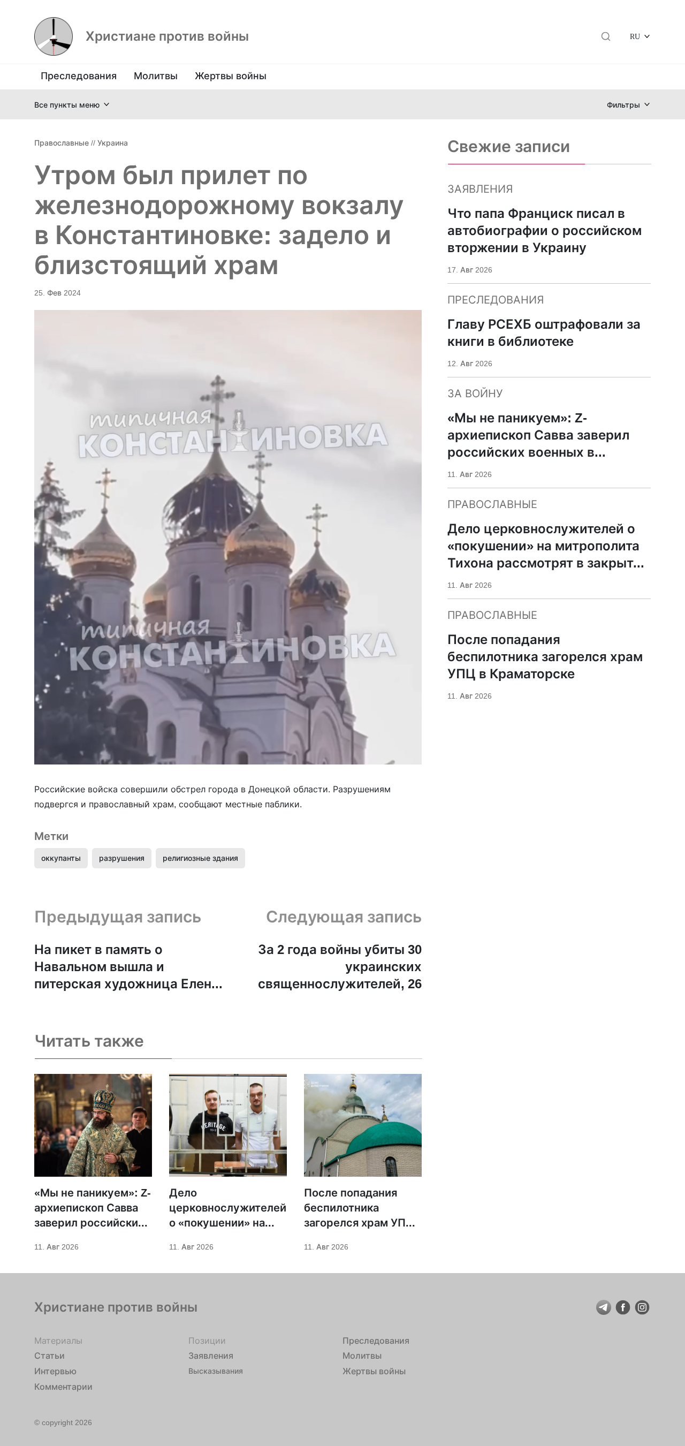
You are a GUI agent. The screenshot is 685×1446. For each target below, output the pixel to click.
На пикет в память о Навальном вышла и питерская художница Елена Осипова (126, 967)
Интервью (55, 1371)
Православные (61, 142)
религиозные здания (200, 857)
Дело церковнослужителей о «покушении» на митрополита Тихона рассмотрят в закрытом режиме (227, 1208)
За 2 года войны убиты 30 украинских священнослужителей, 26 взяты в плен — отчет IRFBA (332, 967)
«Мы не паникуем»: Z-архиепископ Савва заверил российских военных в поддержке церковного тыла (92, 1208)
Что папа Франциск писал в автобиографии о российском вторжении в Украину (544, 230)
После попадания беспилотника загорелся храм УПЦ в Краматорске (359, 1208)
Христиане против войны (167, 36)
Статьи (49, 1355)
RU (635, 36)
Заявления (210, 1355)
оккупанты (61, 857)
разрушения (121, 857)
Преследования (79, 75)
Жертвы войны (231, 75)
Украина (112, 142)
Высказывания (215, 1370)
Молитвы (156, 75)
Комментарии (63, 1386)
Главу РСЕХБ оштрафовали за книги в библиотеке (544, 332)
